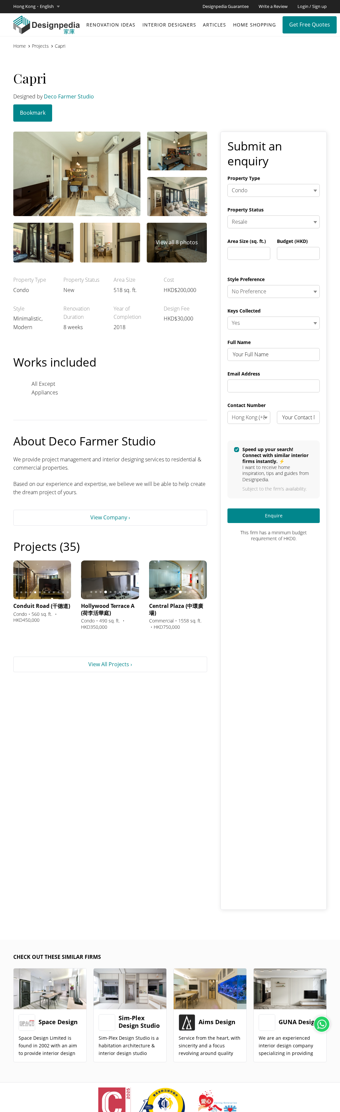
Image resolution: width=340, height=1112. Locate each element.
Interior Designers (169, 25)
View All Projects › (110, 664)
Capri (60, 46)
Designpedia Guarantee (226, 6)
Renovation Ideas (110, 25)
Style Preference (246, 279)
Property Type (243, 178)
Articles (214, 25)
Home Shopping (254, 25)
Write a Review (273, 6)
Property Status (245, 210)
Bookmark (32, 112)
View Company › (110, 517)
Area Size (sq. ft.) (246, 241)
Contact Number (246, 405)
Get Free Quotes (309, 24)
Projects (40, 46)
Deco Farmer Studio (69, 96)
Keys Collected (244, 311)
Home (19, 46)
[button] (36, 6)
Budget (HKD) (292, 241)
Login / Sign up (312, 6)
